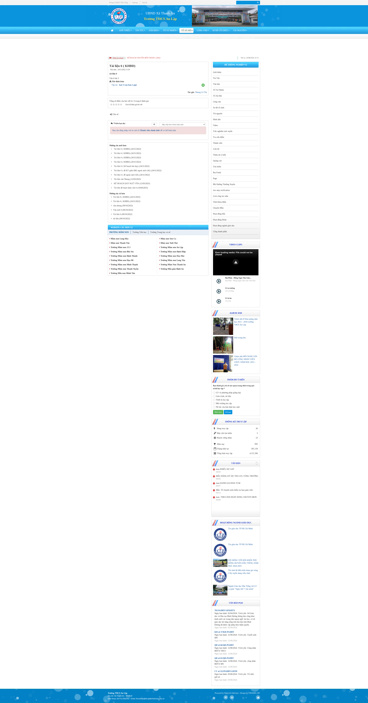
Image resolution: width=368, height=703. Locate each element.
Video (129, 38)
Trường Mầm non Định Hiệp (173, 252)
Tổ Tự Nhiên (169, 30)
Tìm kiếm (115, 45)
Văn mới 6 (117, 210)
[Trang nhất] (112, 30)
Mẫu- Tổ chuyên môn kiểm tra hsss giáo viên (234, 490)
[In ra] (199, 70)
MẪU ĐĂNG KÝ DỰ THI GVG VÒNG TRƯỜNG (237, 476)
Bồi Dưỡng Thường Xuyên (166, 45)
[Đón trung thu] (223, 345)
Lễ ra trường (230, 288)
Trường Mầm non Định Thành (123, 256)
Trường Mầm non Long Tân (172, 260)
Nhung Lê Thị (201, 92)
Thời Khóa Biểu (249, 45)
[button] (203, 85)
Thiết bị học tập (222, 400)
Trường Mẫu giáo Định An (172, 269)
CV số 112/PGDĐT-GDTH (225, 671)
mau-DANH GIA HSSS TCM (228, 483)
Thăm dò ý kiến (229, 38)
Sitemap (135, 3)
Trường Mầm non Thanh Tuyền (124, 269)
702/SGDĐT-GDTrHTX (224, 610)
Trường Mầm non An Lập (171, 247)
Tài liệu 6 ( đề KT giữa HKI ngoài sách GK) (132, 170)
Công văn (202, 30)
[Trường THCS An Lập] (119, 16)
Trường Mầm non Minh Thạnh (124, 265)
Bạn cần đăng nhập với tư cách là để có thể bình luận (144, 130)
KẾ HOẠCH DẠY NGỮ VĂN (126, 183)
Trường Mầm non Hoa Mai (172, 256)
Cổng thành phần (219, 52)
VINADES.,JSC (254, 693)
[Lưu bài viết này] (204, 70)
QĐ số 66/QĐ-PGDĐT (224, 645)
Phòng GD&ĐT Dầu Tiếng (118, 3)
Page (143, 45)
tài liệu (116, 219)
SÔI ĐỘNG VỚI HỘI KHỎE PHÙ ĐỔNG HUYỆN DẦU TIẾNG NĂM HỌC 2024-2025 (243, 563)
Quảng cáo (249, 38)
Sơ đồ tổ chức (220, 30)
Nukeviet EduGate (231, 693)
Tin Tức (139, 30)
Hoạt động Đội (138, 52)
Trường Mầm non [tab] (119, 232)
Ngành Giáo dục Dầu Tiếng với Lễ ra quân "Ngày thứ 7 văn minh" (242, 587)
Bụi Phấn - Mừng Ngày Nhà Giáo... (238, 278)
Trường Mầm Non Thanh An (173, 265)
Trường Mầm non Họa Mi (121, 260)
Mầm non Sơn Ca (168, 239)
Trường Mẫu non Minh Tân (122, 273)
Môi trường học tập (224, 403)
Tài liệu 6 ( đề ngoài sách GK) (126, 175)
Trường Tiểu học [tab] (139, 232)
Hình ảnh (116, 38)
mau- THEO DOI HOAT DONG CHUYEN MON (236, 497)
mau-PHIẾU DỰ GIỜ (225, 469)
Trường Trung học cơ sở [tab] (160, 232)
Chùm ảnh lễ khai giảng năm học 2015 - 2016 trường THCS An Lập (246, 322)
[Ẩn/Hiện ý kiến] (154, 124)
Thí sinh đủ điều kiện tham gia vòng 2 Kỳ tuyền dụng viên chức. (243, 571)
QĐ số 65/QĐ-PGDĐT (224, 658)
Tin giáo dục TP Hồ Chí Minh (240, 529)
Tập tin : (124, 85)
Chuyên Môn (117, 52)
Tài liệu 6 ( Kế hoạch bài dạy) (126, 166)
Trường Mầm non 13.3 (120, 247)
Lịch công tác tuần (225, 45)
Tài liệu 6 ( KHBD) (122, 149)
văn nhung (117, 206)
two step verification (197, 45)
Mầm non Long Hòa (119, 239)
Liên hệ (211, 38)
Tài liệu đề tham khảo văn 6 (125, 188)
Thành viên (196, 38)
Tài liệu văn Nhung (122, 179)
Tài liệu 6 (117, 214)
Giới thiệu (124, 30)
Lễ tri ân (228, 298)
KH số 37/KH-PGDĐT (224, 632)
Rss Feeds (130, 45)
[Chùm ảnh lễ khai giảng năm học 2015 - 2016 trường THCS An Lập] (223, 326)
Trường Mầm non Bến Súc (122, 252)
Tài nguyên (239, 30)
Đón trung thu (240, 338)
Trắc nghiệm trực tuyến (151, 38)
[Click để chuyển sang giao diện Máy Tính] (232, 697)
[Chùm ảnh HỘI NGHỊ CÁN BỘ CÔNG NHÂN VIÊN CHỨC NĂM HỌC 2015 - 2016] (223, 363)
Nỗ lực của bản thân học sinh (228, 407)
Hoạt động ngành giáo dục (189, 52)
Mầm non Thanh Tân (120, 243)
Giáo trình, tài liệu (223, 396)
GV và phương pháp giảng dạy (228, 393)
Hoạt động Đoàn (160, 52)
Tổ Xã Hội (186, 30)
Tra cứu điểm (177, 38)
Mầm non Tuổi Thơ (169, 243)
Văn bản (153, 30)
